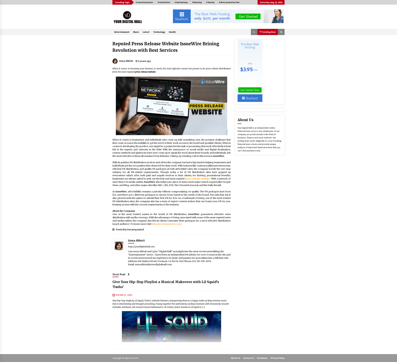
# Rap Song (197, 2)
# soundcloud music (144, 2)
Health (172, 32)
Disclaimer (262, 358)
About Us (235, 358)
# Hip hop (210, 2)
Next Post (118, 274)
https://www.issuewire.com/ (166, 224)
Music (136, 32)
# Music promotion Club (229, 2)
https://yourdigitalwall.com (141, 246)
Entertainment (121, 32)
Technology (159, 32)
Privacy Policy (277, 358)
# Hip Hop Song (181, 2)
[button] (254, 32)
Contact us (248, 358)
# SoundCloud (164, 2)
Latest (146, 32)
